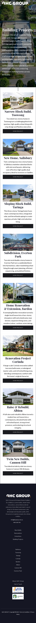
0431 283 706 (16, 522)
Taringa (18, 555)
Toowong (18, 552)
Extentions (18, 536)
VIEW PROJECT (18, 131)
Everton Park (18, 571)
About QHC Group (18, 581)
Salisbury (18, 549)
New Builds (18, 530)
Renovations (18, 533)
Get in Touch (18, 584)
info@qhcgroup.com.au (17, 519)
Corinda (18, 558)
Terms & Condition (24, 612)
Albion (18, 565)
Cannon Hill (18, 568)
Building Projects (18, 539)
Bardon (18, 561)
